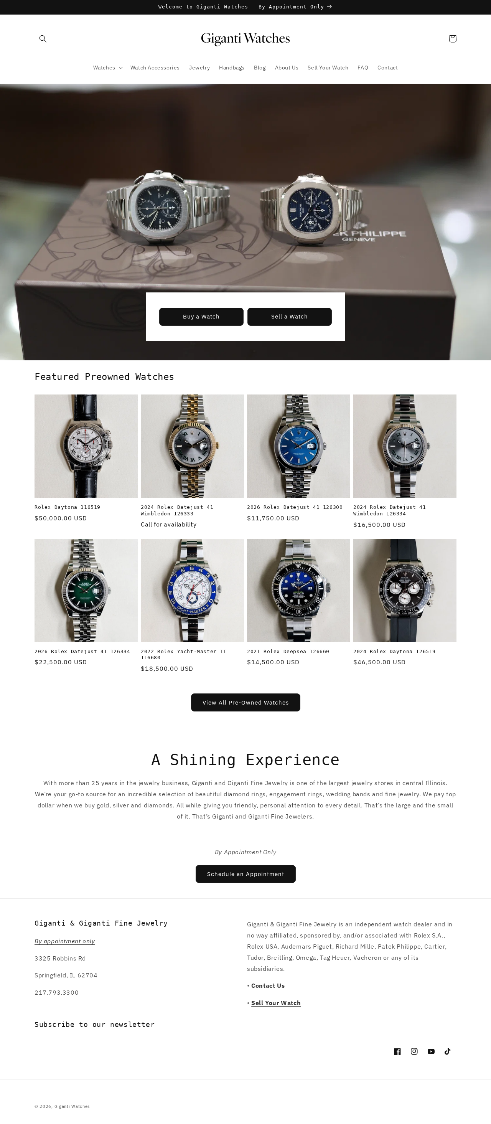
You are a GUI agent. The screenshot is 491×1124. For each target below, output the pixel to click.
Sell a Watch (289, 316)
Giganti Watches (72, 1106)
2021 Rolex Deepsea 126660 (288, 651)
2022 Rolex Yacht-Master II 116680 (184, 655)
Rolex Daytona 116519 (68, 507)
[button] (43, 38)
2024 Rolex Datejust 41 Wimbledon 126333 (177, 510)
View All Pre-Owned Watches (246, 702)
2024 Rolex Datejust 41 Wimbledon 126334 (389, 510)
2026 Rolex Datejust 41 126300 (295, 507)
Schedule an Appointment (245, 874)
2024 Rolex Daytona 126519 (394, 651)
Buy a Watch (201, 316)
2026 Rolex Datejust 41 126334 (82, 651)
